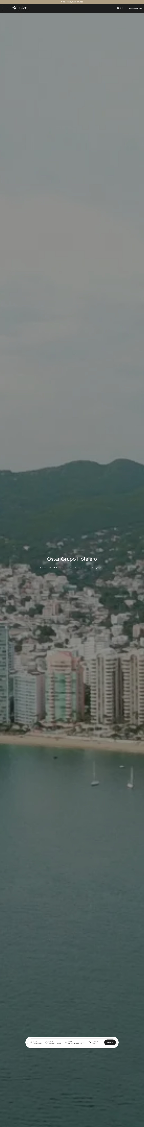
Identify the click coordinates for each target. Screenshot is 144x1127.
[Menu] (5, 8)
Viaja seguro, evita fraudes (72, 2)
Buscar (110, 1042)
